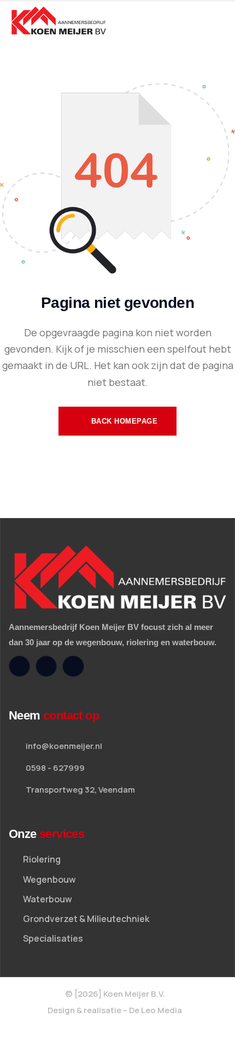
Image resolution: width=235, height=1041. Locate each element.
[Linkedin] (73, 666)
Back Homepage (123, 421)
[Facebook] (19, 666)
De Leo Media (155, 1010)
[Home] (58, 21)
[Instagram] (46, 666)
